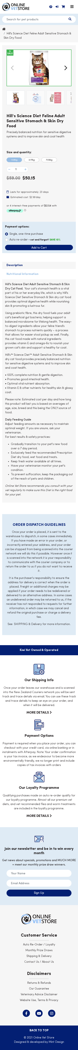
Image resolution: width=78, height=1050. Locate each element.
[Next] (65, 68)
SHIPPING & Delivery (28, 624)
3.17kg (32, 160)
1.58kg (14, 160)
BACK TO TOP (39, 1030)
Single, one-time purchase (26, 234)
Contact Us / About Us (39, 962)
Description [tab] (15, 265)
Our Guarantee (39, 988)
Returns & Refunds (39, 983)
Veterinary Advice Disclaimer (39, 994)
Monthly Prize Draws (39, 950)
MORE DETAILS (38, 712)
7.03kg (49, 160)
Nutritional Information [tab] (22, 274)
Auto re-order (34, 239)
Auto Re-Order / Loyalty (39, 944)
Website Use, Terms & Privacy (39, 1000)
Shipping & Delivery (39, 956)
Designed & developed (29, 1042)
